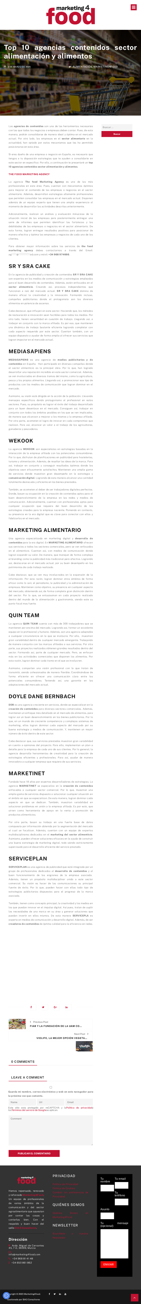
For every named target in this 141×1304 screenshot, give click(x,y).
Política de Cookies (64, 1188)
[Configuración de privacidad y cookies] (6, 1295)
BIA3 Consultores (25, 1227)
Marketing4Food (105, 66)
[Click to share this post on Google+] (57, 1007)
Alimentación (82, 66)
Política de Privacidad (65, 1184)
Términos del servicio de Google (29, 1110)
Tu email (120, 1178)
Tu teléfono (120, 1194)
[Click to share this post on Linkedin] (68, 1007)
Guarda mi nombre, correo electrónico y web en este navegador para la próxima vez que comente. (50, 1093)
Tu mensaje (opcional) (114, 1224)
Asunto (105, 1209)
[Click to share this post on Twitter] (45, 1007)
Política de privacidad (79, 1107)
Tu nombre (105, 1180)
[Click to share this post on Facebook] (33, 1007)
